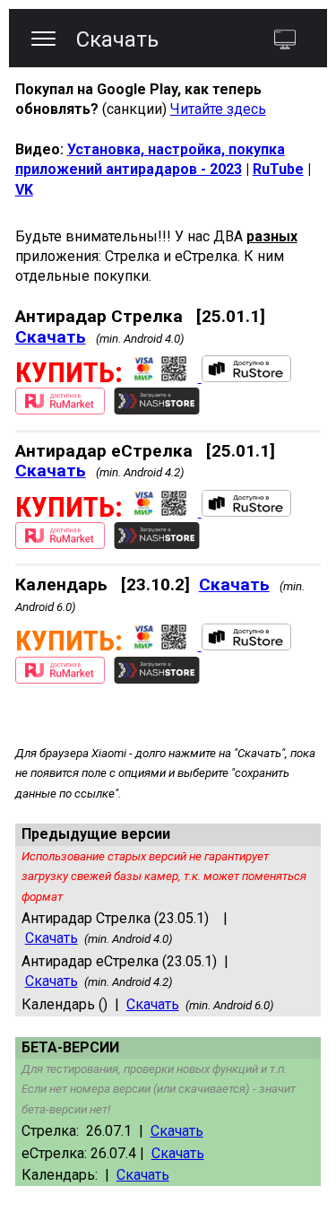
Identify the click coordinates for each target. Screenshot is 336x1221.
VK (24, 189)
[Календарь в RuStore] (244, 645)
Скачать (50, 337)
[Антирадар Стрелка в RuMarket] (60, 409)
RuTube (278, 169)
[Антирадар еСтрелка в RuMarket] (60, 544)
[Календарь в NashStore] (157, 678)
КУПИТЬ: (69, 372)
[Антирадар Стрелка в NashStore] (157, 409)
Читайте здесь (218, 109)
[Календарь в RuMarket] (60, 678)
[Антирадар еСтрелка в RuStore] (244, 377)
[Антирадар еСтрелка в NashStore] (157, 544)
